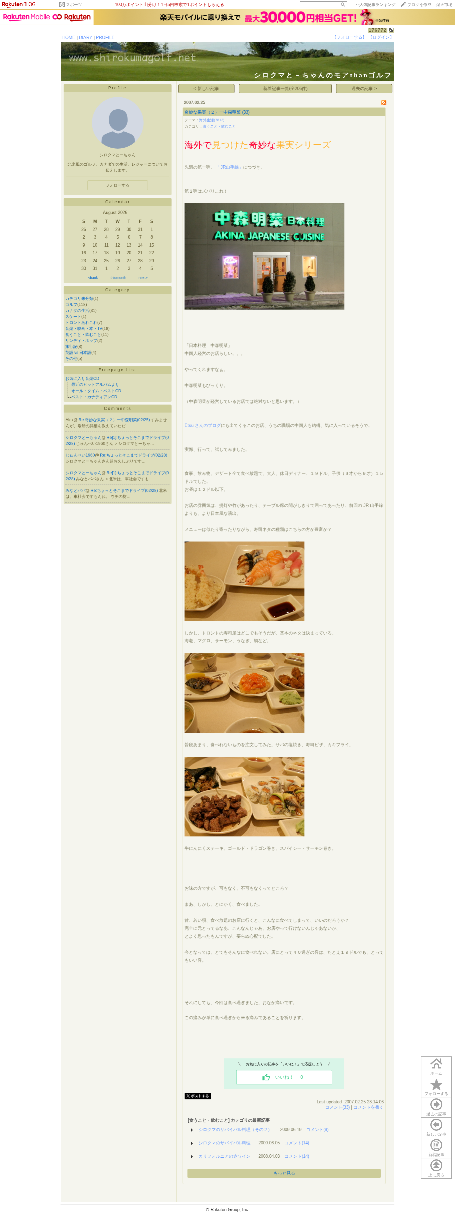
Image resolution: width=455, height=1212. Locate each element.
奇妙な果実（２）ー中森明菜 (213, 112)
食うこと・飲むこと (83, 334)
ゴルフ (71, 304)
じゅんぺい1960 (80, 455)
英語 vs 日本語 (78, 352)
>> (375, 4)
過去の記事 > (364, 88)
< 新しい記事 (206, 88)
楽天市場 (444, 4)
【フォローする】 (349, 37)
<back (93, 278)
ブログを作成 (419, 4)
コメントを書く (368, 1107)
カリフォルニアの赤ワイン (224, 1156)
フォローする (436, 1093)
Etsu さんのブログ (203, 425)
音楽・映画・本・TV (83, 328)
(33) (245, 112)
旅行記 (71, 346)
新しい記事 (436, 1134)
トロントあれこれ (81, 322)
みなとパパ (76, 490)
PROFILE (105, 37)
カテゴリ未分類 (79, 298)
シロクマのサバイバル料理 (224, 1142)
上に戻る (436, 1175)
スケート (73, 316)
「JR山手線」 (229, 167)
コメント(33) (337, 1107)
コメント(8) (317, 1129)
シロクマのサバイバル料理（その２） (235, 1129)
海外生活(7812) (212, 120)
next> (143, 278)
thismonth (118, 278)
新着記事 (436, 1154)
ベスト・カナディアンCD (94, 397)
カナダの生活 (77, 310)
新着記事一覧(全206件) (285, 88)
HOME (68, 37)
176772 (378, 30)
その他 (71, 358)
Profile (117, 88)
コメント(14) (296, 1142)
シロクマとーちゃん (84, 437)
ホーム (436, 1073)
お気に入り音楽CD (82, 378)
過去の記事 (436, 1114)
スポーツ (74, 4)
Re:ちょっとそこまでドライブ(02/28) (133, 455)
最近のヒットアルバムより (95, 384)
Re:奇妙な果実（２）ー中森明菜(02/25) (115, 420)
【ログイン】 (381, 37)
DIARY (85, 37)
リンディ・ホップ (81, 340)
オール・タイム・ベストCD (96, 391)
